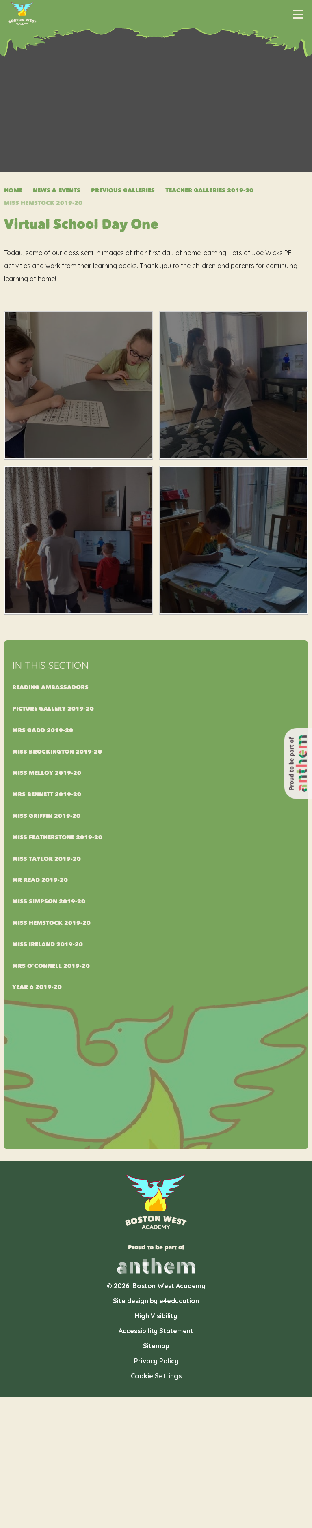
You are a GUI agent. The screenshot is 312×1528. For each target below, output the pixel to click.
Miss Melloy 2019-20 (46, 772)
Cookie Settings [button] (156, 1376)
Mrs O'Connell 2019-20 (51, 966)
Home (13, 190)
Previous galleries (123, 190)
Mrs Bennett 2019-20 (46, 794)
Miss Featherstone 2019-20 (57, 837)
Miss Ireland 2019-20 (47, 944)
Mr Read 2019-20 (40, 880)
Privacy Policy (156, 1361)
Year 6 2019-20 (37, 987)
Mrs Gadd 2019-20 (42, 730)
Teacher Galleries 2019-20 (209, 190)
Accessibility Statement (156, 1331)
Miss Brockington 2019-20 (57, 751)
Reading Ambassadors (50, 687)
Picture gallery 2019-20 (53, 708)
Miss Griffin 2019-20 (46, 815)
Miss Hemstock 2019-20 (43, 203)
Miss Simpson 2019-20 (48, 901)
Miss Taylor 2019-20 (46, 858)
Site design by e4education (156, 1301)
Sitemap (156, 1346)
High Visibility (156, 1316)
